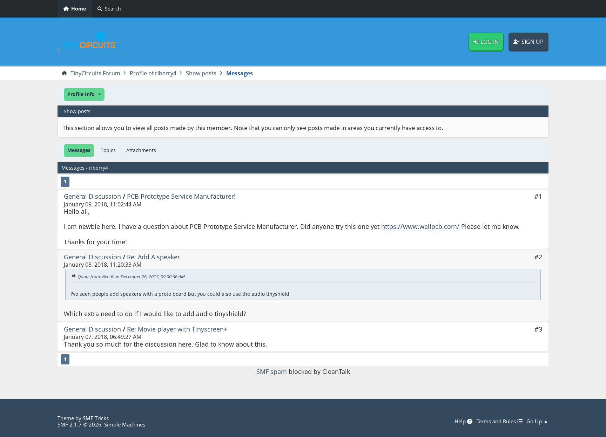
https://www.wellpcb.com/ (420, 226)
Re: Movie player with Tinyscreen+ (177, 329)
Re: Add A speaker (153, 257)
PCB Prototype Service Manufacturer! (181, 196)
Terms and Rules (497, 421)
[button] (84, 94)
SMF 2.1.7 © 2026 (79, 424)
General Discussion (92, 196)
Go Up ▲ (537, 421)
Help (460, 421)
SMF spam (271, 371)
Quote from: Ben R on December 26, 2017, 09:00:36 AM (131, 276)
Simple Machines (124, 424)
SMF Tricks (96, 418)
